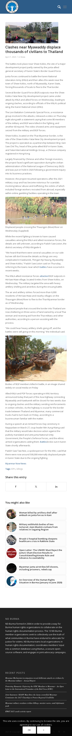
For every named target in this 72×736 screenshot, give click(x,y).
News (23, 57)
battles (43, 267)
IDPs (13, 468)
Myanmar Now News (15, 463)
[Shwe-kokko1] (31, 32)
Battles (43, 441)
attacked (44, 276)
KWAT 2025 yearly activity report (18, 711)
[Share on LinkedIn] (56, 486)
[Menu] (65, 7)
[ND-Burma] (29, 7)
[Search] (57, 7)
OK (29, 730)
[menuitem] (57, 7)
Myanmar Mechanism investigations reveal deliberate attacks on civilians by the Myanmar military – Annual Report (34, 679)
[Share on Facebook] (16, 486)
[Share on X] (36, 486)
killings (20, 468)
